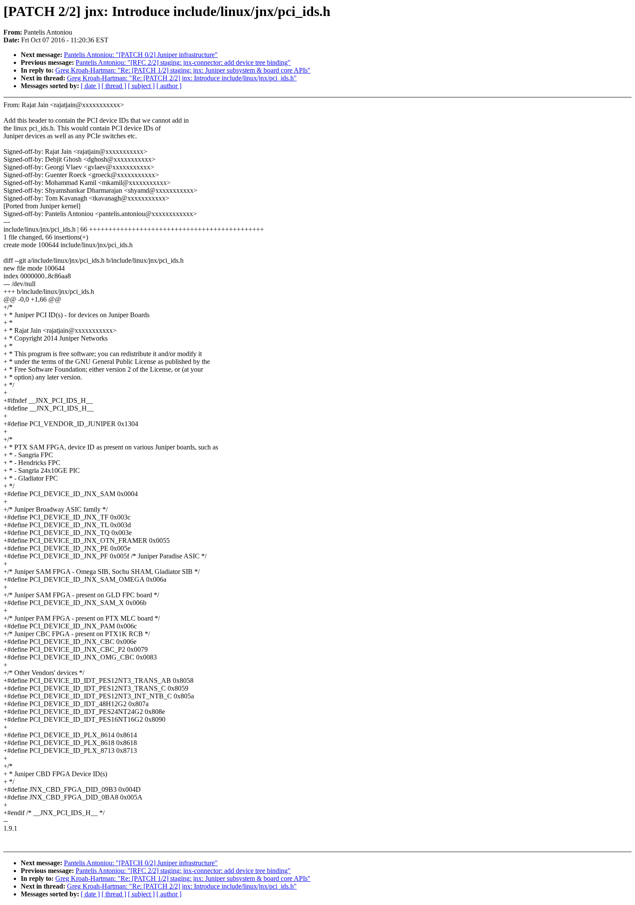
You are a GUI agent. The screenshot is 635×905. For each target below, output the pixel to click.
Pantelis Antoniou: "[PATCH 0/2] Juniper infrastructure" (141, 54)
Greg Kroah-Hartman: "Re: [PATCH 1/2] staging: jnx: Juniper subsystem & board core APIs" (183, 70)
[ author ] (168, 85)
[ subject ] (141, 85)
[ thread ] (114, 85)
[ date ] (90, 85)
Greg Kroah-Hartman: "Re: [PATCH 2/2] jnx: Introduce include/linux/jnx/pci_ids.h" (182, 78)
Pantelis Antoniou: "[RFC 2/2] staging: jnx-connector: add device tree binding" (183, 62)
